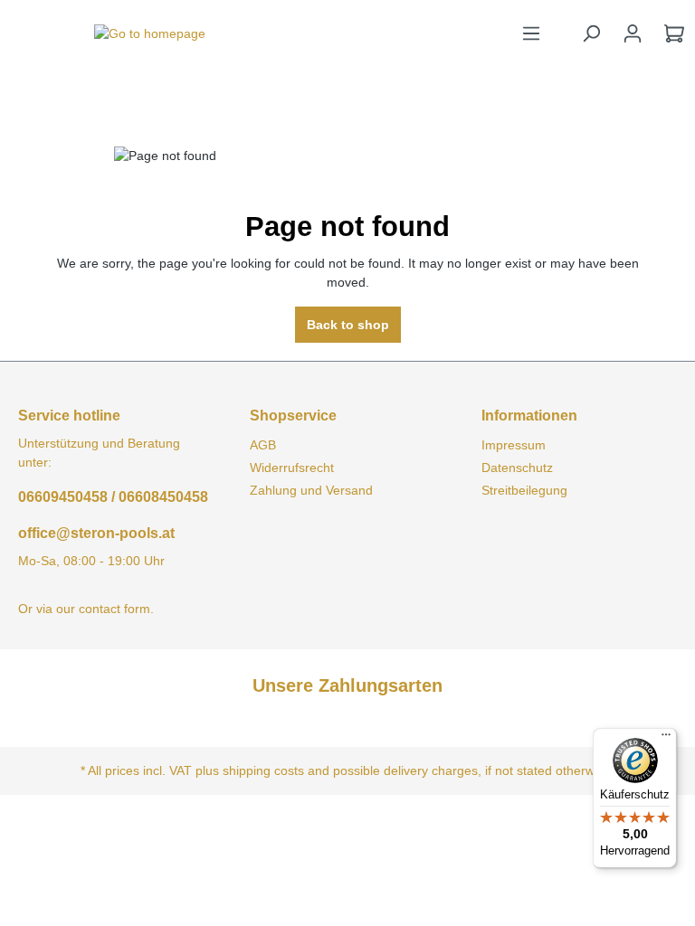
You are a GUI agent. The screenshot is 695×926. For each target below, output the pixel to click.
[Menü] (666, 739)
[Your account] (632, 33)
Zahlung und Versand (311, 490)
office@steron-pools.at (96, 533)
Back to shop (348, 324)
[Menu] (531, 33)
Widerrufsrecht (292, 467)
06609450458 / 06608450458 (113, 497)
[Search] (591, 33)
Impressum (513, 445)
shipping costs (263, 770)
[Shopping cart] (674, 33)
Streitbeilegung (524, 490)
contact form (114, 608)
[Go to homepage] (149, 33)
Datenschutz (517, 467)
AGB (263, 445)
